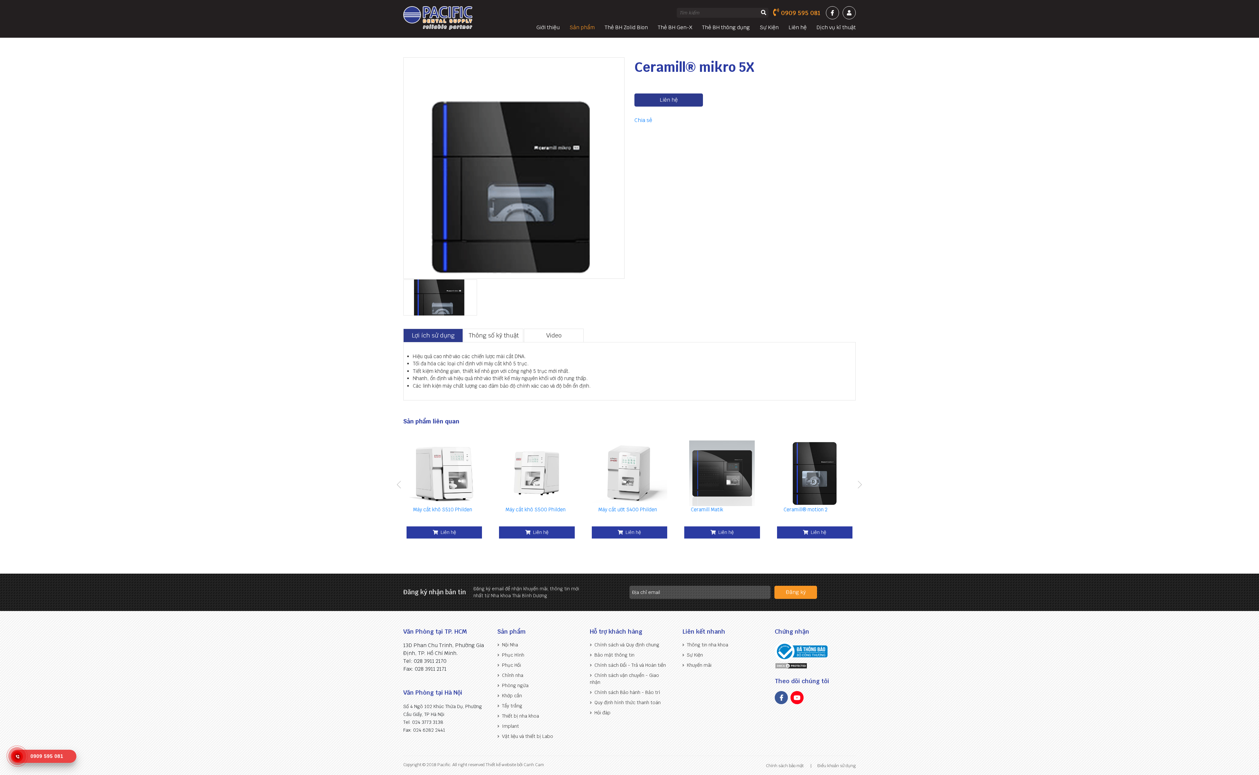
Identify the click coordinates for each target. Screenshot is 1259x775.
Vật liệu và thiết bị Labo (527, 736)
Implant (510, 726)
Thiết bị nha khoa (520, 716)
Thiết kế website (501, 764)
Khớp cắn (512, 696)
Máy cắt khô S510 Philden (442, 509)
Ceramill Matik (707, 509)
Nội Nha (510, 645)
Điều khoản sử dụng (836, 765)
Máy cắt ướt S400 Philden (627, 509)
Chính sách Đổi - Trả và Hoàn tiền (630, 665)
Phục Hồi (511, 665)
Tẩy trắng (512, 706)
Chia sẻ (643, 120)
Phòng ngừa (515, 685)
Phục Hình (513, 655)
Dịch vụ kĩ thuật (836, 27)
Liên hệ (798, 27)
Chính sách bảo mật (785, 765)
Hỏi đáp (602, 713)
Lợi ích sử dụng (433, 335)
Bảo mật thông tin (614, 655)
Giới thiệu (548, 27)
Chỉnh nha (512, 675)
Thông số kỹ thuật (494, 335)
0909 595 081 (800, 13)
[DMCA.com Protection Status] (791, 665)
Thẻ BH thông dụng (726, 27)
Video (554, 335)
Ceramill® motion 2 (806, 509)
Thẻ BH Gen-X (675, 27)
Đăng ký (796, 592)
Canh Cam (533, 764)
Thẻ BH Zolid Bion (626, 27)
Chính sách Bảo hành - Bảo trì (627, 692)
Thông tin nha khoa (707, 645)
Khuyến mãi (699, 665)
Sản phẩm (582, 27)
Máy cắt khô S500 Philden (536, 509)
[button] (399, 485)
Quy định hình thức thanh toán (627, 702)
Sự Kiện (769, 27)
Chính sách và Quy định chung (626, 645)
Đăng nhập (849, 12)
